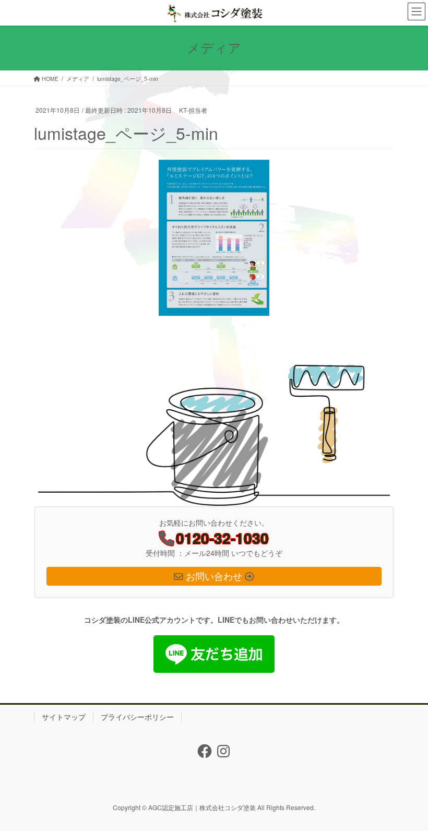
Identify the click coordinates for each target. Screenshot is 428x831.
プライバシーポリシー (137, 716)
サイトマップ (64, 716)
